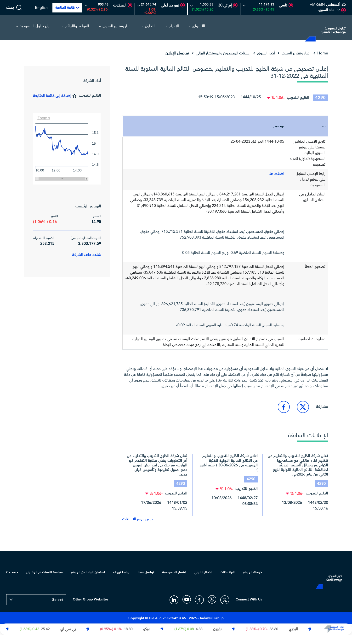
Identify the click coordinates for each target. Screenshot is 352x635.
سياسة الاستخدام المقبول (44, 572)
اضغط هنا (276, 173)
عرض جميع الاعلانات (138, 519)
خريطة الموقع (252, 572)
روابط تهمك (121, 572)
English (41, 8)
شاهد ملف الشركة (86, 255)
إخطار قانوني (203, 572)
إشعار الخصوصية (174, 572)
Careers (12, 572)
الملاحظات (227, 572)
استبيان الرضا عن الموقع (88, 572)
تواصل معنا (146, 572)
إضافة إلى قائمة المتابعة (52, 96)
